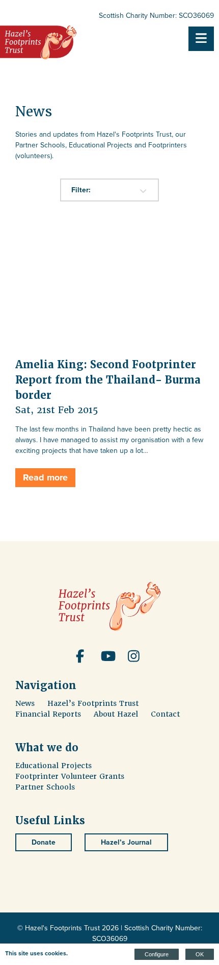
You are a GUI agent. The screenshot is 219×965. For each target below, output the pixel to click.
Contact (165, 714)
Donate (44, 842)
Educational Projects (53, 765)
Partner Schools (45, 787)
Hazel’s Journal (126, 842)
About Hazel (116, 714)
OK (200, 954)
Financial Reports (48, 714)
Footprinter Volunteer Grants (69, 776)
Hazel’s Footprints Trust (93, 703)
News (25, 703)
